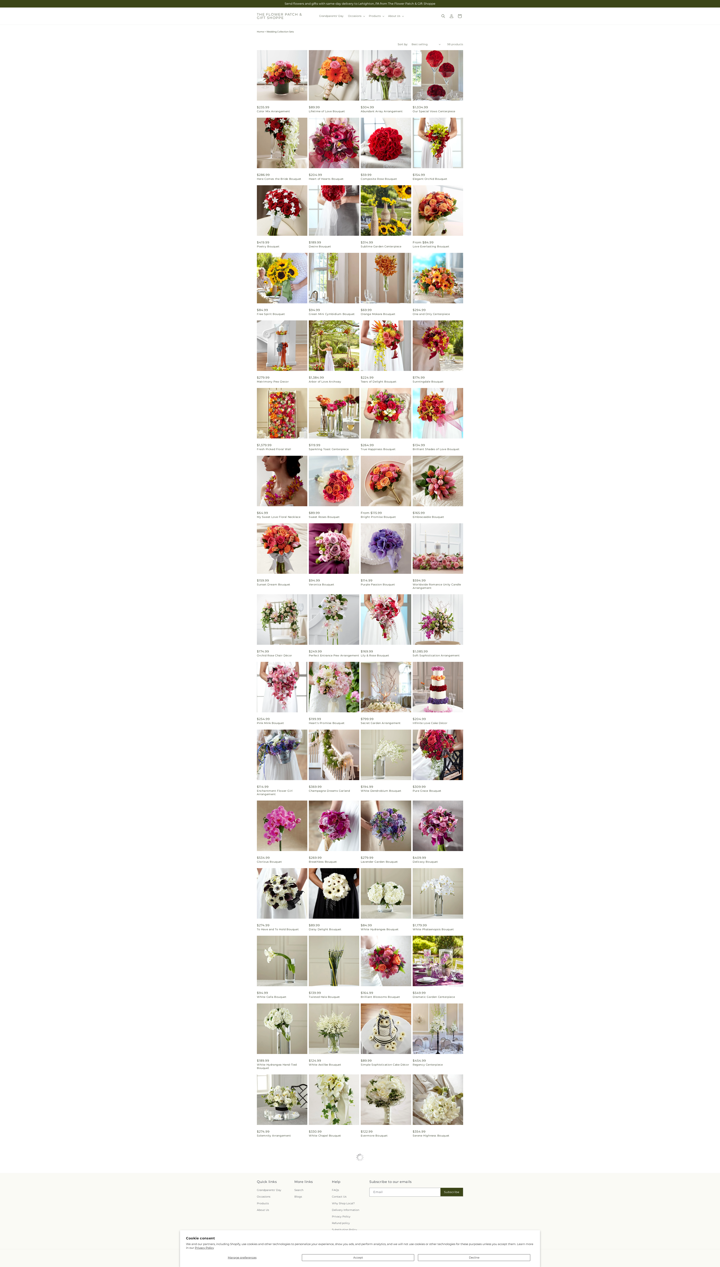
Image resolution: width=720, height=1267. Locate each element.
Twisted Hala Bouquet (324, 997)
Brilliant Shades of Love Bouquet (436, 449)
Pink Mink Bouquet (270, 723)
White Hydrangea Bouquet (380, 929)
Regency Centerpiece (428, 1064)
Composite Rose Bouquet (379, 179)
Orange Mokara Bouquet (378, 314)
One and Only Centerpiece (431, 314)
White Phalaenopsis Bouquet (433, 929)
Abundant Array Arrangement (382, 111)
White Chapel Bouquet (325, 1135)
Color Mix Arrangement (273, 111)
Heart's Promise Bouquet (327, 723)
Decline (474, 1257)
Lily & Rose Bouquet (375, 655)
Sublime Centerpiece (271, 1203)
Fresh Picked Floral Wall (274, 449)
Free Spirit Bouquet (271, 314)
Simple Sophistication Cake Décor (385, 1064)
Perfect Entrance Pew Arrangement (334, 655)
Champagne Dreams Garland (329, 790)
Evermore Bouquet (374, 1135)
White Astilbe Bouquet (325, 1064)
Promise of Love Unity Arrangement (428, 1204)
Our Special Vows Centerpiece (434, 111)
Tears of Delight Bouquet (378, 381)
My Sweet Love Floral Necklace (278, 517)
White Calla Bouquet (271, 997)
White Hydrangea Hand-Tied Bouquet (277, 1066)
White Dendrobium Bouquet (381, 790)
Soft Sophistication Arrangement (436, 655)
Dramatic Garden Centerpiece (434, 997)
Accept (358, 1257)
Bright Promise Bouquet (378, 517)
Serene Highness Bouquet (431, 1135)
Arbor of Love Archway (325, 381)
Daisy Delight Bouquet (325, 929)
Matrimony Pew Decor (273, 381)
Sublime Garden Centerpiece (381, 246)
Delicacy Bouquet (425, 861)
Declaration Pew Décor (325, 1203)
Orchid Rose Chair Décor (274, 655)
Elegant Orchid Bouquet (430, 179)
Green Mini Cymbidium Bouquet (332, 314)
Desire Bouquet (320, 246)
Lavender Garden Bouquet (379, 861)
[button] (356, 16)
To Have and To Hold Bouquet (278, 929)
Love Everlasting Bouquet (431, 246)
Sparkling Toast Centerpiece (329, 449)
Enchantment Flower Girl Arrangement (275, 792)
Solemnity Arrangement (274, 1135)
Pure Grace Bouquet (427, 790)
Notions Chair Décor (375, 1203)
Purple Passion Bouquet (378, 584)
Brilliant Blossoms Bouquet (380, 997)
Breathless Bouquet (323, 861)
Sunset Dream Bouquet (273, 584)
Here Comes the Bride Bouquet (279, 179)
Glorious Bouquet (269, 861)
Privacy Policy (204, 1248)
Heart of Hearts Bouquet (326, 179)
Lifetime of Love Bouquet (327, 111)
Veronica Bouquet (321, 584)
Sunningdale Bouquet (428, 381)
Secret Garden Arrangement (381, 723)
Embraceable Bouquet (428, 517)
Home (260, 31)
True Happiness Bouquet (378, 449)
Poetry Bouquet (268, 246)
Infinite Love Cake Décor (430, 723)
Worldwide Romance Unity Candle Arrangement (437, 586)
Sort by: (403, 44)
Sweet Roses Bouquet (324, 517)
